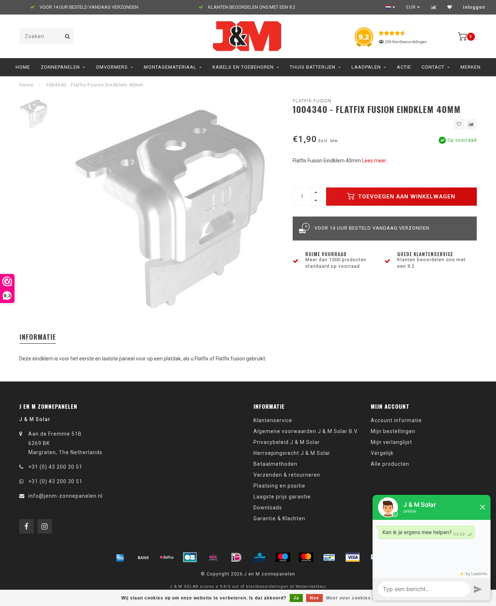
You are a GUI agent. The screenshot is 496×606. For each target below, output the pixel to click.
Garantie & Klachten (279, 518)
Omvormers (112, 67)
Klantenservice (272, 420)
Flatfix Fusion (312, 101)
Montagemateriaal (170, 67)
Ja (296, 598)
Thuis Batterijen (313, 67)
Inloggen (474, 7)
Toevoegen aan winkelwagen (405, 196)
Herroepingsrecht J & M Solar (291, 453)
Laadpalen (366, 67)
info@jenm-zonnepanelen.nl (65, 496)
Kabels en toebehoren (243, 67)
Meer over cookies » (350, 598)
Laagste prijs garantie (282, 497)
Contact (433, 67)
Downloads (267, 507)
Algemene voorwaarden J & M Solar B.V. (305, 431)
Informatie (38, 337)
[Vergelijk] (433, 7)
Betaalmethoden (275, 464)
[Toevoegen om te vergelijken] (471, 124)
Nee (314, 598)
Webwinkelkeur (311, 587)
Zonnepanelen (60, 67)
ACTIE (404, 67)
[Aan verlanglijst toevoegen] (459, 124)
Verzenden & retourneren (286, 475)
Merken (470, 67)
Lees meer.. (375, 160)
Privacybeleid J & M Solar (286, 442)
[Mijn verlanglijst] (449, 7)
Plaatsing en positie (279, 486)
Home (23, 67)
